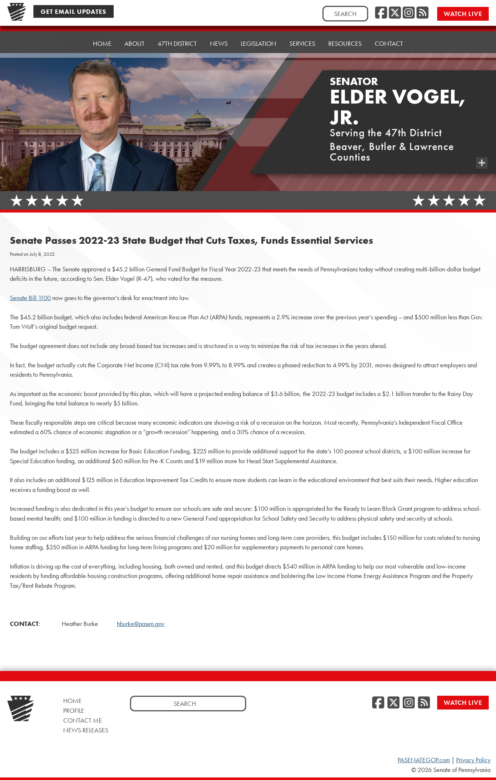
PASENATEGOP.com (424, 760)
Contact (389, 43)
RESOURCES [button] (345, 43)
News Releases (85, 730)
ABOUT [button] (135, 43)
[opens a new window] (482, 148)
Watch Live (463, 13)
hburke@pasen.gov (140, 624)
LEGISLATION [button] (258, 43)
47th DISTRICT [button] (177, 43)
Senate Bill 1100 (30, 298)
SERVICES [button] (302, 43)
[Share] (482, 162)
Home (102, 43)
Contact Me (82, 720)
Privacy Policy (473, 760)
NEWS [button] (219, 43)
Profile (73, 710)
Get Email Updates (73, 11)
